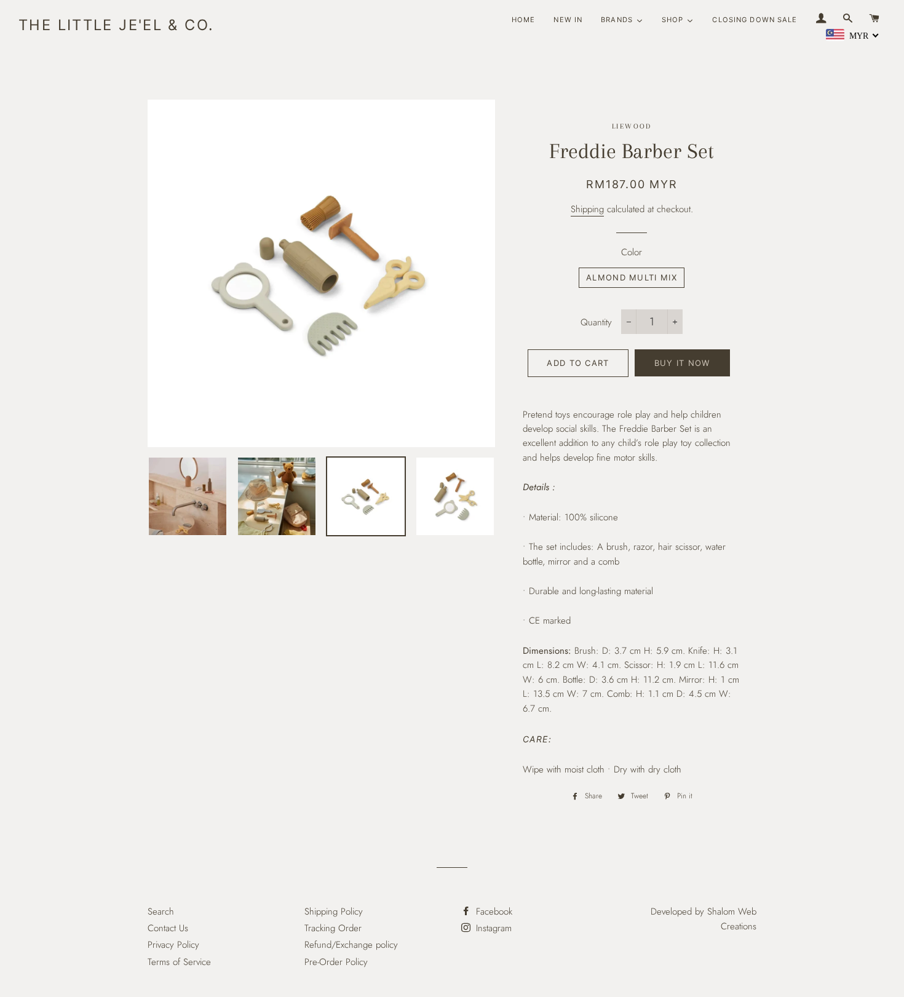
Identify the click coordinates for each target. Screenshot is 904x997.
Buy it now (682, 363)
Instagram (492, 928)
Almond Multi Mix (631, 277)
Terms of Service (179, 962)
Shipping (587, 209)
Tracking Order (333, 928)
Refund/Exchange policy (351, 944)
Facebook (492, 911)
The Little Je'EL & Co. (116, 25)
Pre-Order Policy (336, 962)
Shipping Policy (333, 911)
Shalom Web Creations (731, 918)
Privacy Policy (173, 944)
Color (631, 252)
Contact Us (168, 928)
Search (161, 911)
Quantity (596, 322)
